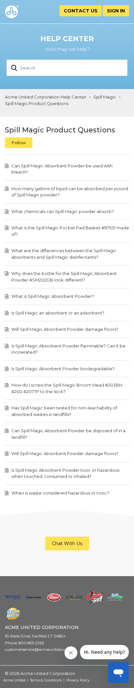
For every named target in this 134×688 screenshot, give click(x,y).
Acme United (14, 680)
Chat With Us (67, 543)
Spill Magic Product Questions (36, 103)
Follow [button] (19, 142)
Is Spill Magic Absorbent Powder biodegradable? (62, 368)
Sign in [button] (116, 11)
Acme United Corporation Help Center (46, 96)
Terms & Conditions (46, 680)
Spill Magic (104, 96)
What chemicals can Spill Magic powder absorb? (62, 211)
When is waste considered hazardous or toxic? (60, 493)
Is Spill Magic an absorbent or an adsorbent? (57, 312)
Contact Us (81, 11)
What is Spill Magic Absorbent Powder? (52, 296)
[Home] (22, 11)
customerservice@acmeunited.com (37, 649)
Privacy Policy (78, 680)
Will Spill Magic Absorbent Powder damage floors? (64, 329)
